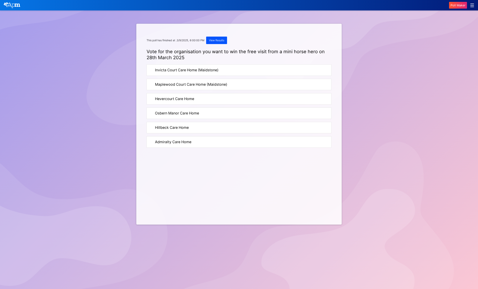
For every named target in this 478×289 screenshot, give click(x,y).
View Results (216, 40)
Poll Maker (458, 5)
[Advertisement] (191, 188)
